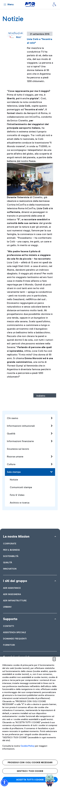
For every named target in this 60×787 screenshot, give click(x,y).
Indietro (40, 395)
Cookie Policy (27, 746)
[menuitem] (9, 543)
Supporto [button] (10, 619)
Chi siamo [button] (12, 418)
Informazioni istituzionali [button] (21, 425)
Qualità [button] (11, 433)
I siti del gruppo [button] (15, 581)
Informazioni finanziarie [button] (20, 441)
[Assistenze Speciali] (54, 4)
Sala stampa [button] (14, 471)
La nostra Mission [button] (16, 536)
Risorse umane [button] (15, 456)
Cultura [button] (11, 464)
